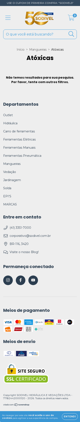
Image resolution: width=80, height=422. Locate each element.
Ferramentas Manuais (19, 147)
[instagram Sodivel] (8, 280)
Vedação (9, 172)
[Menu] (8, 18)
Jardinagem (12, 180)
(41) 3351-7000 (20, 228)
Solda (7, 188)
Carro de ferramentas (19, 131)
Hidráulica (10, 123)
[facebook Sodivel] (20, 280)
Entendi (70, 416)
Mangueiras (38, 49)
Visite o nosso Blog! (24, 252)
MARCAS (10, 204)
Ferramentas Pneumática (22, 156)
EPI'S (7, 196)
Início (21, 49)
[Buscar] (71, 34)
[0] (71, 19)
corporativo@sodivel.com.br (30, 236)
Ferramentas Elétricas (19, 139)
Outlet (8, 115)
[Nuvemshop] (16, 405)
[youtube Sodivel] (33, 280)
